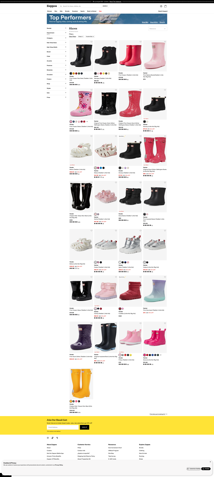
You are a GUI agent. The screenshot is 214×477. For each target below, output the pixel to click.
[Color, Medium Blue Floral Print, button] (73, 121)
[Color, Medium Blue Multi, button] (100, 168)
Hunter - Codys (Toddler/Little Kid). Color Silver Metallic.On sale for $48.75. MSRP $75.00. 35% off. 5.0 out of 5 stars (106, 251)
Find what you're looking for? (157, 414)
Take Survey (112, 456)
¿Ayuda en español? (84, 453)
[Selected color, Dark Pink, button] (144, 355)
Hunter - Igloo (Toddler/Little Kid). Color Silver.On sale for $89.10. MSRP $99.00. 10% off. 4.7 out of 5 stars (130, 251)
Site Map (111, 453)
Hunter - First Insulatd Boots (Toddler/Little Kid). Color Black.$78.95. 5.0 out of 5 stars (155, 203)
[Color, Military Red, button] (76, 73)
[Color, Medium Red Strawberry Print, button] (84, 121)
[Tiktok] (52, 438)
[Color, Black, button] (103, 168)
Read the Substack (115, 1)
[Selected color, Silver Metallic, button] (95, 262)
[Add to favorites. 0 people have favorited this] (91, 41)
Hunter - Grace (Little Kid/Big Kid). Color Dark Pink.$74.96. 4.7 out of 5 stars (155, 343)
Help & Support (163, 11)
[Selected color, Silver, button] (120, 262)
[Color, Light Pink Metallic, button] (98, 262)
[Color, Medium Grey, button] (122, 355)
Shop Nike (145, 22)
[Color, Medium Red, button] (100, 308)
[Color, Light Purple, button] (125, 168)
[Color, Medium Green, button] (158, 355)
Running (141, 456)
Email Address (52, 427)
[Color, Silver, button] (147, 121)
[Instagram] (48, 438)
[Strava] (57, 438)
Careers (49, 450)
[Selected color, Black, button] (71, 73)
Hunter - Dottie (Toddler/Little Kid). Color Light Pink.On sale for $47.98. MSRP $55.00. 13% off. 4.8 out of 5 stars (106, 203)
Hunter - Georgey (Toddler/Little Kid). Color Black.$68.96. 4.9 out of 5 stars (106, 63)
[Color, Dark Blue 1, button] (152, 355)
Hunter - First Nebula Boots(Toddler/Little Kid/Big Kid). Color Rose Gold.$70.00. (155, 63)
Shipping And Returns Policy (86, 456)
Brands (141, 448)
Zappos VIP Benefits (53, 459)
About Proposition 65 (84, 459)
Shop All (162, 22)
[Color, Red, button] (100, 73)
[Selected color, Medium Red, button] (120, 308)
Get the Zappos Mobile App (55, 453)
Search (105, 6)
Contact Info (81, 450)
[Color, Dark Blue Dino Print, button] (98, 308)
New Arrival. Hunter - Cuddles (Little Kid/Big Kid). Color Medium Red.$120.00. (130, 297)
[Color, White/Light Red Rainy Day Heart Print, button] (76, 121)
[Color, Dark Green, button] (106, 73)
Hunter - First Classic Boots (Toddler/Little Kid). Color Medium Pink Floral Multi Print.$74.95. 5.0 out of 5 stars (81, 110)
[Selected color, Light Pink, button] (95, 214)
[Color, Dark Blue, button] (155, 355)
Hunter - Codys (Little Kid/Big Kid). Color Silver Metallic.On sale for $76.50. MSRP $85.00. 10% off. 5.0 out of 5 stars (155, 251)
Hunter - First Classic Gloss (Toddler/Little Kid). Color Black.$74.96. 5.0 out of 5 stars (81, 297)
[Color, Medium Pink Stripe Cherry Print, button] (79, 121)
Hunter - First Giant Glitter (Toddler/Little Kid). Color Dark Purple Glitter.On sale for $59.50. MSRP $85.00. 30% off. (81, 343)
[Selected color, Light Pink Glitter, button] (120, 355)
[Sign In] (161, 6)
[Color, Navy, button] (81, 73)
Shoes (80, 36)
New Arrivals (143, 453)
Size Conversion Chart (115, 448)
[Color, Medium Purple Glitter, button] (98, 214)
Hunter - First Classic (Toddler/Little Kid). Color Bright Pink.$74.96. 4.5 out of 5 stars (130, 63)
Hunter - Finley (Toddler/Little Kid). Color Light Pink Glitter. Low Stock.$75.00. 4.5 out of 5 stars (130, 343)
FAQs (79, 448)
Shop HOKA (154, 22)
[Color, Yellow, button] (73, 73)
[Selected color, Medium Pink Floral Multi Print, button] (71, 121)
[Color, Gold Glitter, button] (109, 73)
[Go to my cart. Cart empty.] (165, 6)
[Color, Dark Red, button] (81, 121)
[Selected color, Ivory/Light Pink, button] (95, 168)
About (48, 448)
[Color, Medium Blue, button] (125, 262)
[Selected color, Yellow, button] (71, 401)
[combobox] (80, 6)
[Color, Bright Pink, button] (76, 401)
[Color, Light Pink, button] (98, 73)
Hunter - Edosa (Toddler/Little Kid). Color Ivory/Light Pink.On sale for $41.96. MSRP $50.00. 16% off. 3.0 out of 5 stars (106, 156)
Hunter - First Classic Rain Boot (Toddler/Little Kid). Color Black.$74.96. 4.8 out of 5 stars (81, 63)
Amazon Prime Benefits (54, 456)
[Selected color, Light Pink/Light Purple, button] (95, 308)
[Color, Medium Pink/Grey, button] (98, 168)
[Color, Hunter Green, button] (79, 73)
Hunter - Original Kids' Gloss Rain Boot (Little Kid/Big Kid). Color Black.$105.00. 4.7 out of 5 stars (81, 203)
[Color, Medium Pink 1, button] (122, 308)
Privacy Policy (59, 465)
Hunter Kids (89, 36)
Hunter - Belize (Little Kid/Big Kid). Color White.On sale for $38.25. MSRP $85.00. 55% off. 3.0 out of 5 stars (81, 251)
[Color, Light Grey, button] (128, 168)
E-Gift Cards (112, 459)
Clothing (141, 450)
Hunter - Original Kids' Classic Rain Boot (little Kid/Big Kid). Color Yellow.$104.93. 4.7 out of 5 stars (81, 390)
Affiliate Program (113, 450)
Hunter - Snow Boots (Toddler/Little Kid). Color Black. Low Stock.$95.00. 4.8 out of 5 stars (130, 203)
